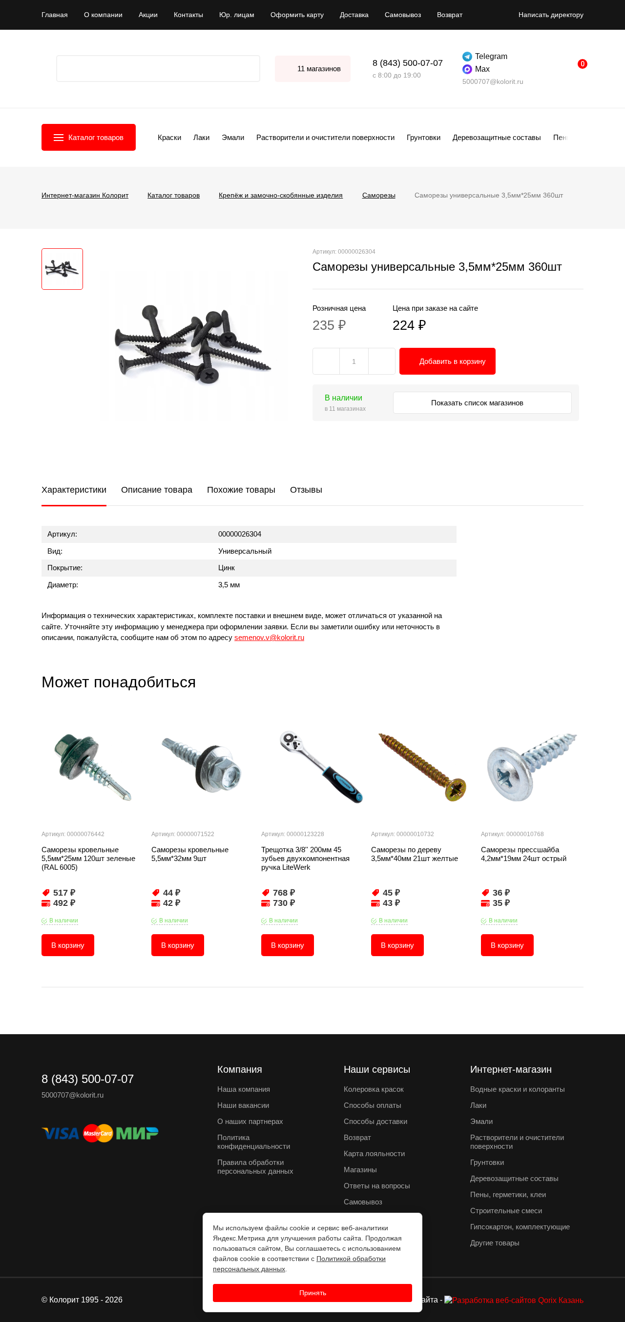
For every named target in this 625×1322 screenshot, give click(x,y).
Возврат (449, 15)
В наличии (63, 920)
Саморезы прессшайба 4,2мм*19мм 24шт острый (523, 853)
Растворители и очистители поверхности (325, 137)
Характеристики (74, 490)
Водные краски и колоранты (517, 1089)
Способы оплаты (372, 1105)
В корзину (67, 945)
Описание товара (156, 490)
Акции (148, 15)
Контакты (188, 15)
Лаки (201, 137)
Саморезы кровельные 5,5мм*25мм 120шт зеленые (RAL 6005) (88, 858)
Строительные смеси (506, 1210)
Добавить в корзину (452, 361)
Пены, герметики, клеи (508, 1194)
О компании (103, 15)
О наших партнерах (250, 1121)
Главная (55, 15)
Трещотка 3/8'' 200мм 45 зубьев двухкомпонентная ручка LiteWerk (305, 858)
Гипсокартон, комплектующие (520, 1226)
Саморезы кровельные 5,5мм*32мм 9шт (190, 853)
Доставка (354, 15)
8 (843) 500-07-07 (408, 63)
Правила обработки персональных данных (255, 1166)
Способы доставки (375, 1121)
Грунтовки (423, 137)
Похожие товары (241, 490)
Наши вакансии (243, 1105)
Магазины (360, 1169)
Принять (312, 1293)
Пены (562, 137)
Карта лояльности (374, 1153)
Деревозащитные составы (497, 137)
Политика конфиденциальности (253, 1141)
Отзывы (306, 490)
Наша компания (243, 1089)
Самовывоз (403, 15)
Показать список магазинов (478, 403)
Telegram (491, 56)
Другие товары (495, 1243)
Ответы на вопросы (377, 1186)
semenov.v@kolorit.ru (269, 637)
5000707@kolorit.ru (492, 81)
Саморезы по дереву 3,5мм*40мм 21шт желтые (414, 853)
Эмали (233, 137)
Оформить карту (297, 15)
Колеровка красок (374, 1089)
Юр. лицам (236, 15)
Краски (169, 137)
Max (482, 69)
